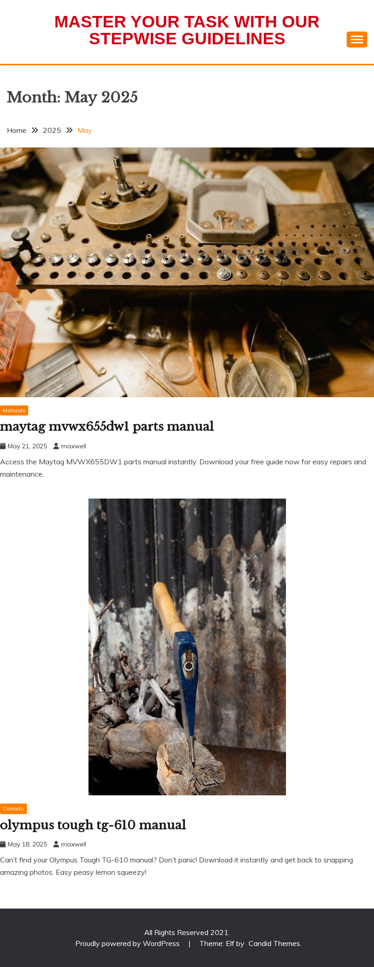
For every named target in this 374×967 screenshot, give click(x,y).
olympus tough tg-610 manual (93, 825)
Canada (13, 808)
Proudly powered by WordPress (128, 943)
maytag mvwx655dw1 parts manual (107, 426)
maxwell (73, 446)
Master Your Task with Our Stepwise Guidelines (187, 30)
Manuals (14, 410)
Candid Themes (274, 943)
